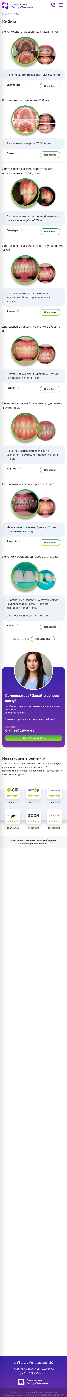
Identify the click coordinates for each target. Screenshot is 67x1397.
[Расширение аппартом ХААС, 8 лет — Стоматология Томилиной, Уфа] (25, 119)
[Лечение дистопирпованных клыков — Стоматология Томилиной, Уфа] (45, 55)
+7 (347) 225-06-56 (53, 5)
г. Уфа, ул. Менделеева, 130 (33, 1363)
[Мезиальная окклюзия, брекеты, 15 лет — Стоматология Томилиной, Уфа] (25, 503)
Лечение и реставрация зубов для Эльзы (30, 557)
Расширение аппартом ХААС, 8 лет (25, 100)
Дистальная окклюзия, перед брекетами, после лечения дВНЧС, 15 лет (29, 171)
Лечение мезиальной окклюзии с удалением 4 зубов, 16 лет (32, 405)
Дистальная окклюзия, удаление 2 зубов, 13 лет (31, 329)
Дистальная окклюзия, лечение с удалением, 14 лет (32, 248)
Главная (6, 13)
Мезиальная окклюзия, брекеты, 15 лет (28, 484)
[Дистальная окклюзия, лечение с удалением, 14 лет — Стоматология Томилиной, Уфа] (25, 269)
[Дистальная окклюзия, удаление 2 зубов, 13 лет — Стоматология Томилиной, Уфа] (25, 350)
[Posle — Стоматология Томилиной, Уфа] (25, 576)
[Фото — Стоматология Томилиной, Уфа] (45, 580)
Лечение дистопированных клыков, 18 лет (30, 32)
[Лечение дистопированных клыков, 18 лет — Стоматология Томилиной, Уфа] (25, 51)
